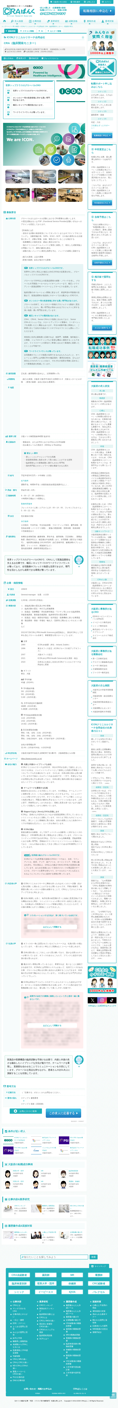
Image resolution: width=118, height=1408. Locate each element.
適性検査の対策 (98, 1311)
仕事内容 (37, 21)
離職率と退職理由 (20, 1341)
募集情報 (12, 31)
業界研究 (55, 21)
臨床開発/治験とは (47, 1314)
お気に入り (91, 2)
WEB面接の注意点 (100, 1329)
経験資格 (73, 21)
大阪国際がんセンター (102, 708)
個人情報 (80, 1393)
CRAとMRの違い (20, 1359)
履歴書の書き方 (72, 1317)
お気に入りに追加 (28, 1111)
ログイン (108, 2)
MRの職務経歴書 (73, 1335)
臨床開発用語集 (45, 1335)
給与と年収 (17, 1338)
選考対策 (109, 21)
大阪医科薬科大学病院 (102, 712)
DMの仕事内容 (19, 1380)
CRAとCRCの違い (20, 1362)
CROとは (43, 1317)
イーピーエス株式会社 (102, 622)
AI (42, 31)
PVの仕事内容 (18, 1377)
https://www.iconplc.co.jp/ (31, 759)
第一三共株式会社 (100, 658)
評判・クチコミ (19, 1323)
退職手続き (97, 1332)
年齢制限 (16, 1356)
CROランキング (46, 1305)
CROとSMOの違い (47, 1321)
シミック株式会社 (100, 626)
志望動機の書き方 (73, 1320)
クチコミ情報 (28, 31)
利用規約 (37, 1393)
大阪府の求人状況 (60, 2)
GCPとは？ (44, 1339)
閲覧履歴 (76, 2)
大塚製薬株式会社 (100, 669)
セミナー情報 (55, 31)
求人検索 (18, 21)
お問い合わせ (38, 1389)
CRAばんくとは (80, 1389)
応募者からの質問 (99, 1326)
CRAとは (16, 1305)
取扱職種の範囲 (58, 1393)
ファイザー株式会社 (101, 673)
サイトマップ (100, 1266)
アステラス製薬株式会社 (103, 662)
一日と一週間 (18, 1320)
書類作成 (91, 21)
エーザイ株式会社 (100, 666)
